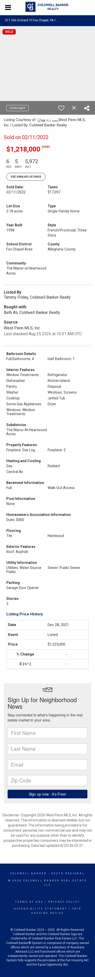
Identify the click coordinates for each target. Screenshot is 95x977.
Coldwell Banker (28, 873)
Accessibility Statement (40, 908)
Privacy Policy (64, 902)
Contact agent (17, 108)
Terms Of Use (29, 902)
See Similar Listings (26, 176)
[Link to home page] (47, 7)
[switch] (61, 108)
